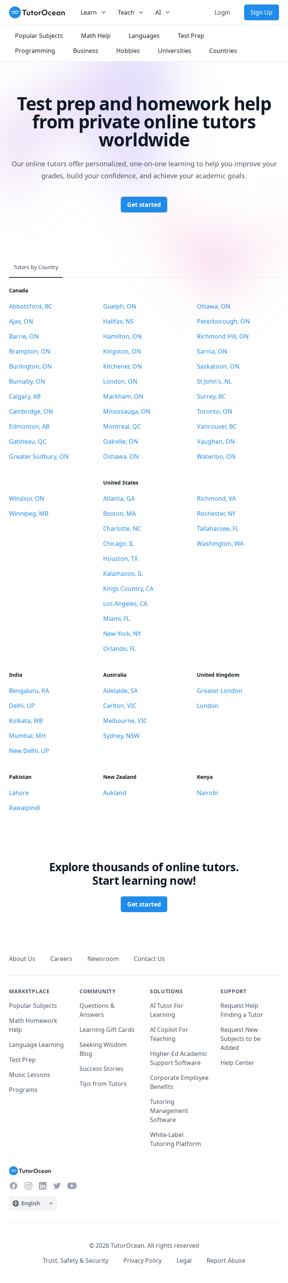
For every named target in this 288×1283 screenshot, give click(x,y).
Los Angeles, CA (125, 603)
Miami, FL (116, 618)
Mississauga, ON (126, 411)
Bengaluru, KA (29, 691)
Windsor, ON (26, 498)
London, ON (120, 381)
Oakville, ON (120, 441)
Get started (144, 204)
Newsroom (103, 959)
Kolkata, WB (26, 721)
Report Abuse (226, 1260)
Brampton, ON (29, 351)
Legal (184, 1260)
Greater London (219, 691)
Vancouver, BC (217, 426)
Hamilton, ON (122, 336)
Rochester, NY (216, 513)
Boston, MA (119, 513)
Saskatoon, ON (218, 366)
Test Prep (22, 1060)
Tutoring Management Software (169, 1111)
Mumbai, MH (27, 736)
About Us (22, 959)
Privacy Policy (142, 1260)
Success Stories (101, 1069)
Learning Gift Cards (107, 1029)
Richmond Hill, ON (223, 336)
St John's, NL (214, 381)
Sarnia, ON (212, 351)
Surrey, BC (211, 396)
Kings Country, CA (128, 588)
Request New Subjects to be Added (240, 1038)
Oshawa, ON (121, 456)
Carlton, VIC (119, 706)
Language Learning (36, 1045)
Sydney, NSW (121, 736)
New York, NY (122, 633)
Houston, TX (120, 558)
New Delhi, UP (29, 751)
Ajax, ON (21, 321)
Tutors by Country (36, 267)
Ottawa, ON (213, 306)
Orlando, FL (119, 649)
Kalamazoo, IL (122, 573)
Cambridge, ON (31, 411)
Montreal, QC (122, 426)
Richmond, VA (216, 498)
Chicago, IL (118, 543)
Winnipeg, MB (28, 513)
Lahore (19, 793)
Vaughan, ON (216, 441)
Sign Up (261, 12)
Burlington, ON (30, 366)
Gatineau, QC (27, 441)
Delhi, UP (22, 706)
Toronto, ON (214, 411)
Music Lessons (29, 1075)
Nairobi (207, 793)
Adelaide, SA (120, 691)
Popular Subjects (33, 1005)
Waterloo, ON (216, 456)
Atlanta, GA (119, 498)
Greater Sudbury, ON (39, 456)
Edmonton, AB (29, 426)
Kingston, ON (122, 351)
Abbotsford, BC (30, 306)
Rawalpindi (24, 808)
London (208, 706)
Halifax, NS (118, 321)
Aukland (114, 793)
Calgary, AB (24, 396)
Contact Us (149, 959)
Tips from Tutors (103, 1084)
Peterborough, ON (223, 321)
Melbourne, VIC (125, 721)
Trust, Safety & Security (75, 1260)
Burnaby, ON (27, 381)
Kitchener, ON (122, 366)
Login (222, 12)
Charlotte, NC (122, 528)
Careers (61, 959)
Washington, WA (220, 543)
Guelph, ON (119, 306)
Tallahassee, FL (217, 528)
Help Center (237, 1063)
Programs (23, 1090)
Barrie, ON (24, 336)
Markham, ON (123, 396)
